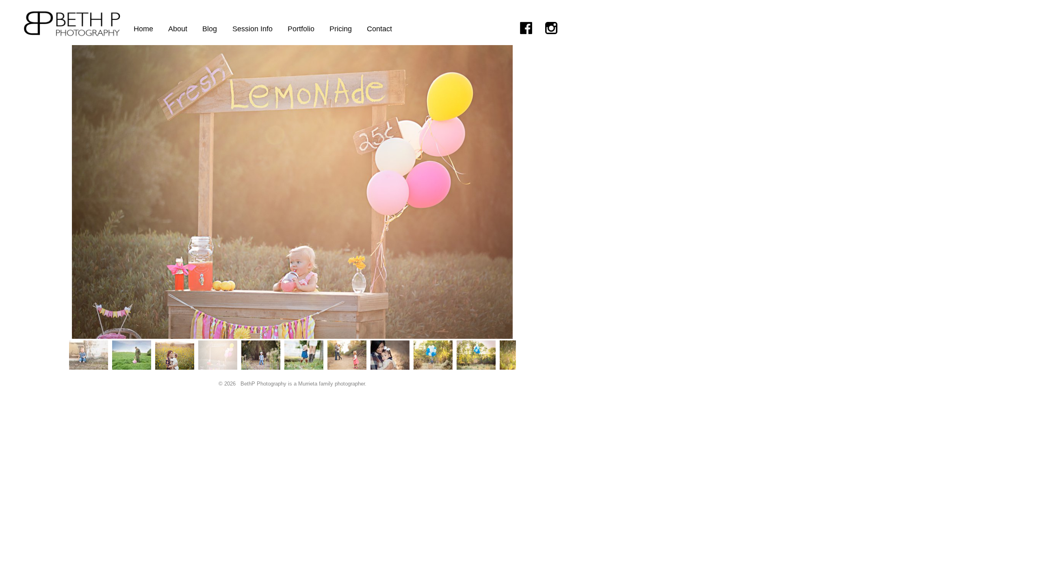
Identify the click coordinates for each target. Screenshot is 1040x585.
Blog (209, 28)
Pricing (340, 28)
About (177, 28)
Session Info (252, 28)
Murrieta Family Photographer (72, 6)
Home (143, 28)
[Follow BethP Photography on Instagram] (557, 28)
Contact (379, 28)
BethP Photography (263, 384)
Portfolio (301, 28)
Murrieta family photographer (331, 384)
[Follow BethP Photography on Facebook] (532, 28)
